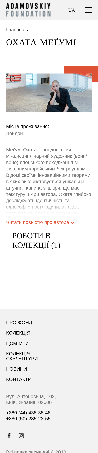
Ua (71, 10)
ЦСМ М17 (17, 343)
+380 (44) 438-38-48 (28, 412)
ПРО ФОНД (19, 322)
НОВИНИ (16, 369)
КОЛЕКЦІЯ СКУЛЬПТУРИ (22, 356)
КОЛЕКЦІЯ (18, 333)
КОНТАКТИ (18, 379)
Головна (15, 29)
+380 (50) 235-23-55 (28, 418)
